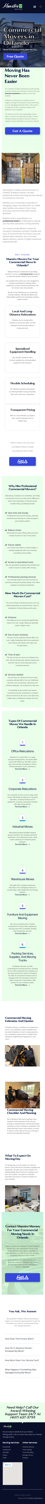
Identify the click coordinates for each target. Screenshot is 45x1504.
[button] (35, 7)
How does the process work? (19, 1339)
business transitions (12, 93)
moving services (27, 274)
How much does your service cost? (22, 1360)
